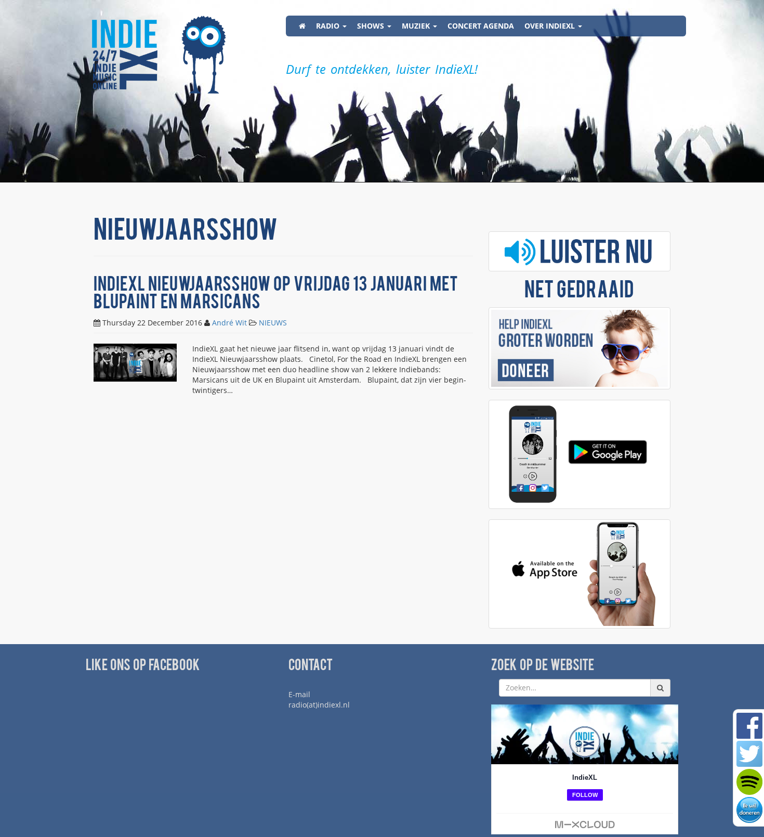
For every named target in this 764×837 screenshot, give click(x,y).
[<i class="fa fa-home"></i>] (302, 26)
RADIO (328, 26)
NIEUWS (273, 323)
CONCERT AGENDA (480, 26)
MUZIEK (417, 26)
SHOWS (371, 26)
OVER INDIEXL (550, 26)
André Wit (229, 323)
